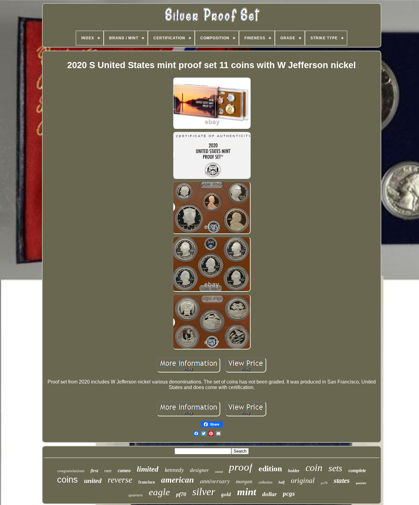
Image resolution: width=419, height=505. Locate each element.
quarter (361, 483)
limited (148, 469)
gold (226, 494)
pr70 (324, 483)
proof (240, 467)
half (282, 482)
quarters (136, 495)
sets (335, 468)
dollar (269, 494)
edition (270, 468)
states (342, 480)
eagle (159, 492)
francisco (146, 482)
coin (314, 467)
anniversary (215, 481)
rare (108, 470)
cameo (124, 470)
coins (67, 479)
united (93, 480)
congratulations (70, 470)
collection (265, 482)
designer (199, 470)
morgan (244, 481)
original (303, 480)
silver (203, 491)
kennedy (174, 470)
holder (293, 470)
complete (357, 470)
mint (246, 491)
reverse (120, 479)
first (94, 470)
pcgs (289, 493)
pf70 (181, 494)
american (177, 479)
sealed (219, 471)
